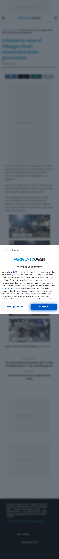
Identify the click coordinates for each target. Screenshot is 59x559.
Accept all (44, 306)
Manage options (15, 306)
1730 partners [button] (19, 272)
